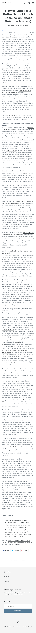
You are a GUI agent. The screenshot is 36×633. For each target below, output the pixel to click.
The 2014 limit (11, 150)
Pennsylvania (6, 352)
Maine (22, 346)
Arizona (4, 350)
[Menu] (33, 3)
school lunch (10, 115)
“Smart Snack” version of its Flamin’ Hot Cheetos (17, 203)
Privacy (6, 581)
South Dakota (11, 363)
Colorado (11, 447)
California (13, 338)
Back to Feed (19, 560)
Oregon (22, 338)
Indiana (10, 350)
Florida (17, 447)
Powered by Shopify (26, 627)
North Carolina (7, 451)
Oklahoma (24, 350)
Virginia (13, 346)
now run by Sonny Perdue (21, 173)
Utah (17, 451)
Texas (4, 344)
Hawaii (17, 342)
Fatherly (16, 545)
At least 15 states (8, 329)
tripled (27, 56)
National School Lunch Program (17, 36)
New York (16, 350)
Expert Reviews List (14, 627)
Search (6, 576)
